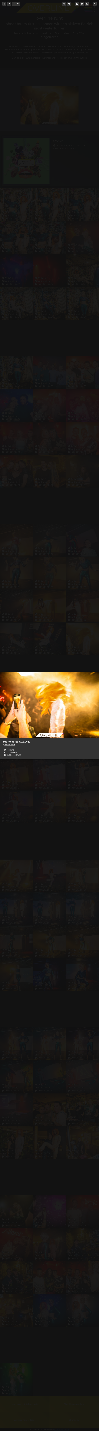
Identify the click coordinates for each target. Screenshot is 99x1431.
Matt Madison (10, 745)
